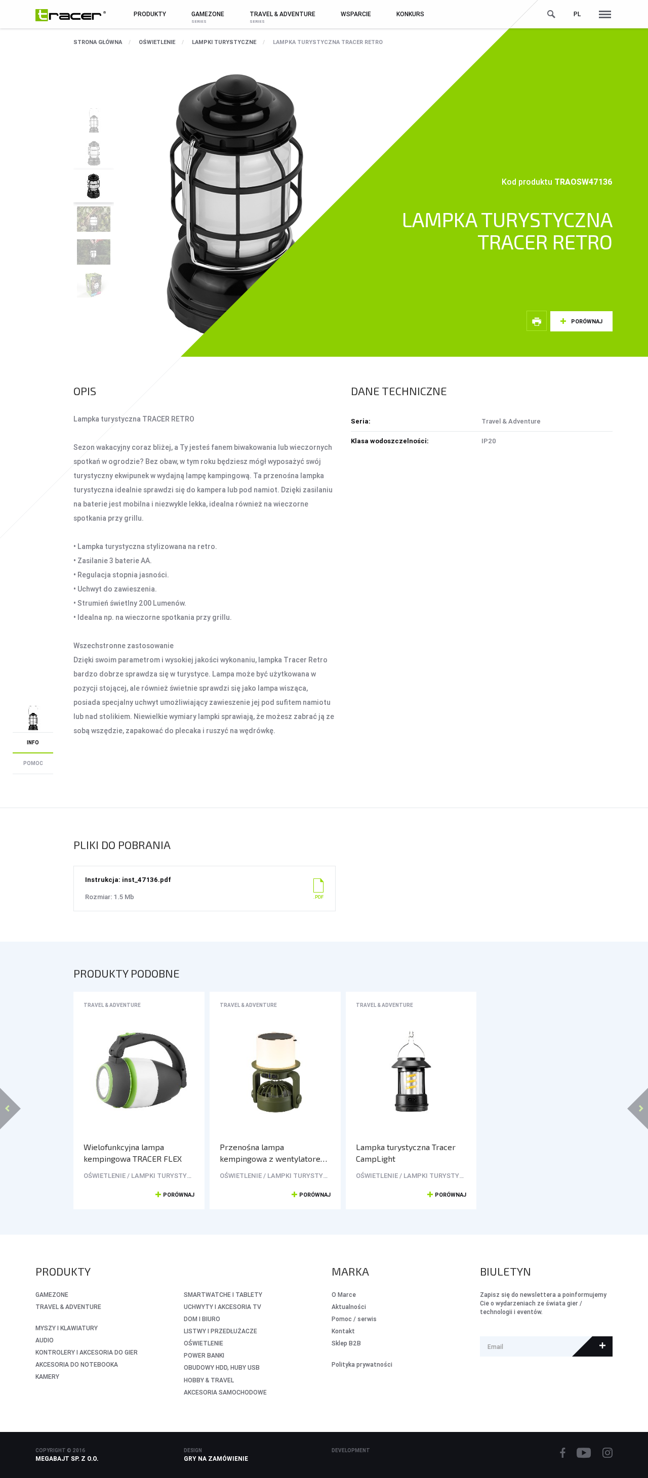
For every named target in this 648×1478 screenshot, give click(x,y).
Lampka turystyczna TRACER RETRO (328, 42)
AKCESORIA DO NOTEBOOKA (76, 1364)
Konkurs (410, 14)
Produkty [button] (150, 14)
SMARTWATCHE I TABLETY (223, 1294)
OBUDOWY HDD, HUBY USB (222, 1367)
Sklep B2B (346, 1343)
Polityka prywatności (362, 1364)
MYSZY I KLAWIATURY (66, 1328)
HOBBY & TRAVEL (209, 1380)
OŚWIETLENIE (157, 42)
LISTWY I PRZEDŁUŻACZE (220, 1331)
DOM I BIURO (202, 1319)
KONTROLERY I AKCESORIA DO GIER (86, 1352)
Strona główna (97, 42)
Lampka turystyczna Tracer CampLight (406, 1152)
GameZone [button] (207, 14)
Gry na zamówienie (216, 1458)
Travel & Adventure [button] (282, 14)
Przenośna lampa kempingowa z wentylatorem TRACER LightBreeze (274, 1153)
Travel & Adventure (112, 1005)
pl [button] (577, 14)
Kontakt (343, 1331)
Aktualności (349, 1307)
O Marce (344, 1294)
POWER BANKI (204, 1355)
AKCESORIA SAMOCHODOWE (225, 1392)
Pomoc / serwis (354, 1319)
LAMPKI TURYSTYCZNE (224, 42)
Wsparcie (356, 14)
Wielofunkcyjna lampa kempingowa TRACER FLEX (133, 1152)
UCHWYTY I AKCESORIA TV (222, 1307)
